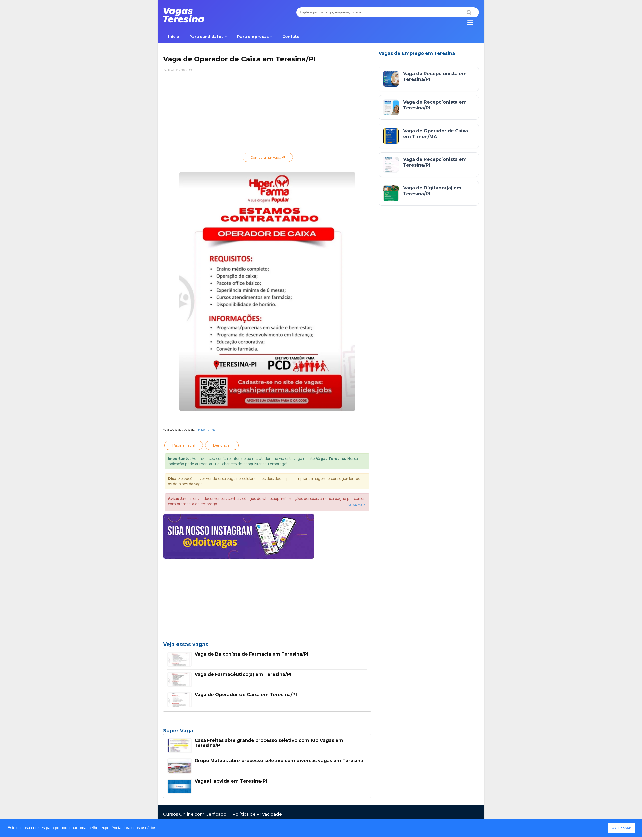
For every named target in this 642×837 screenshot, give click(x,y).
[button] (159, 828)
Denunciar (222, 445)
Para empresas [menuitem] (253, 36)
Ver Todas (267, 732)
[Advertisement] (267, 115)
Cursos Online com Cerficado (194, 814)
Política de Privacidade (257, 814)
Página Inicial (183, 445)
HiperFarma (207, 429)
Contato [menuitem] (291, 36)
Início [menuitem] (173, 36)
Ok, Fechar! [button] (621, 828)
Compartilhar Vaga (266, 157)
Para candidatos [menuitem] (206, 36)
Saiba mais (356, 505)
